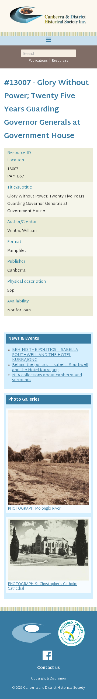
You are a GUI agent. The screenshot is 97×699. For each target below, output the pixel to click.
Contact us (48, 668)
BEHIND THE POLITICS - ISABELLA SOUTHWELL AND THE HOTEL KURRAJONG (45, 355)
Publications (38, 61)
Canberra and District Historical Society (54, 688)
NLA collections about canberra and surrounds (47, 378)
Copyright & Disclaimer (48, 679)
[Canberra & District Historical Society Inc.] (48, 16)
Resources (60, 61)
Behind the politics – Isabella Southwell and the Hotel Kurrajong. (50, 367)
